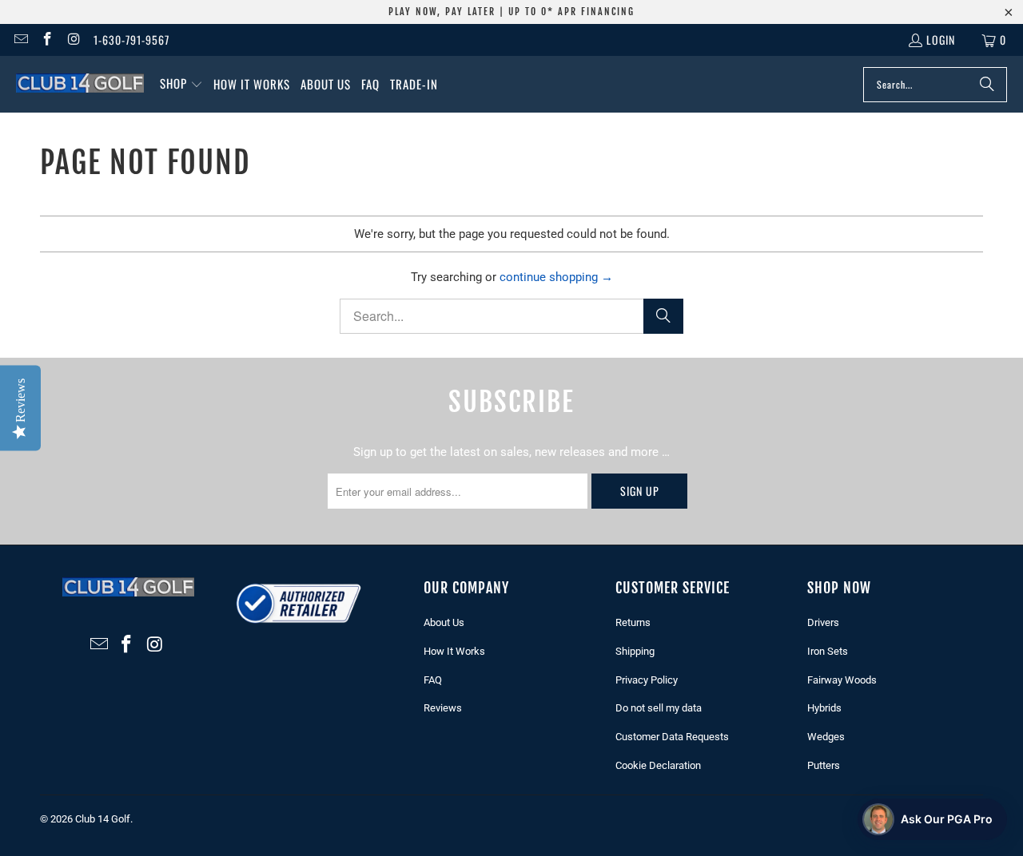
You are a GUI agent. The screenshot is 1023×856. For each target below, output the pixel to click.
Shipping (635, 651)
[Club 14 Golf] (80, 83)
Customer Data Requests (672, 737)
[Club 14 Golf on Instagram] (74, 39)
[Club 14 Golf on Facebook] (47, 39)
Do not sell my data (658, 708)
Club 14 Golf (102, 819)
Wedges (826, 737)
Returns (633, 622)
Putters (823, 765)
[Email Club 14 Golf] (20, 39)
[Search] (987, 84)
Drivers (823, 622)
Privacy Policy (646, 680)
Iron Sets (827, 651)
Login (940, 39)
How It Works (454, 651)
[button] (181, 84)
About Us (444, 622)
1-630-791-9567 (131, 39)
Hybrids (824, 708)
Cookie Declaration (658, 765)
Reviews (443, 708)
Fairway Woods (842, 680)
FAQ (433, 680)
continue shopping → (556, 277)
